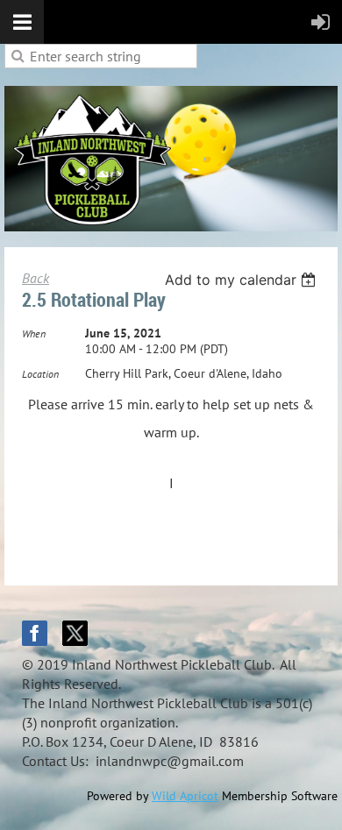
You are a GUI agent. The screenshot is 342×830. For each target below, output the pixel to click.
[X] (75, 633)
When (34, 333)
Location (40, 373)
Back (35, 278)
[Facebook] (34, 633)
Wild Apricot (185, 796)
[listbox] (242, 279)
